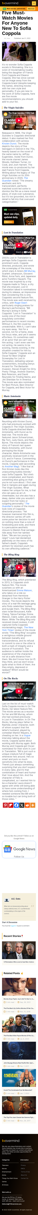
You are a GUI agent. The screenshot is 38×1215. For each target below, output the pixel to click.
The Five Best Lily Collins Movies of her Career (20, 1008)
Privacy (23, 1165)
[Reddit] (27, 805)
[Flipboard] (10, 805)
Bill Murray (29, 271)
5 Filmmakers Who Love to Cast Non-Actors (19, 962)
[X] (21, 805)
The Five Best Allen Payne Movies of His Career (20, 1035)
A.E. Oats (7, 38)
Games (4, 1181)
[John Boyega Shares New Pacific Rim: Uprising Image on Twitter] (19, 1051)
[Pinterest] (5, 805)
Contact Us (24, 1178)
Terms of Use (25, 1172)
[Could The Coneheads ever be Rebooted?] (19, 1078)
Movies (4, 1168)
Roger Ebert (21, 302)
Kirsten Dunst (9, 143)
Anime (4, 1175)
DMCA (23, 1168)
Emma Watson (24, 590)
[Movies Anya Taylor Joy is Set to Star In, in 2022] (19, 987)
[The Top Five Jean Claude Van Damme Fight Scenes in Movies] (19, 1105)
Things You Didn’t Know (10, 1178)
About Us (24, 1175)
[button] (34, 3)
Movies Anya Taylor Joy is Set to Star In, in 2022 (20, 999)
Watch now (31, 8)
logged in (13, 926)
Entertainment (6, 1172)
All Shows (5, 1185)
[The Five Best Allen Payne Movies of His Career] (19, 1023)
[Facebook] (16, 805)
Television (5, 1165)
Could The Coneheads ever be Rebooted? (18, 1090)
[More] (32, 805)
